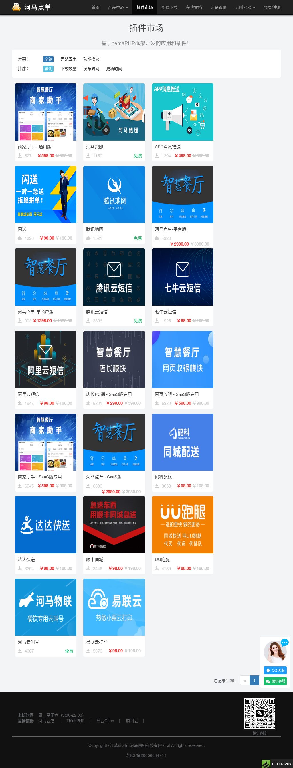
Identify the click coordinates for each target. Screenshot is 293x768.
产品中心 (116, 7)
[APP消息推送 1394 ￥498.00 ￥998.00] (182, 163)
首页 (96, 7)
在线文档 (194, 7)
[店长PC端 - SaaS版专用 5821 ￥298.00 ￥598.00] (114, 411)
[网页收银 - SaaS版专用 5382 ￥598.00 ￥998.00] (182, 411)
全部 (48, 59)
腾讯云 (132, 720)
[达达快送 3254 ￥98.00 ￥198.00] (46, 576)
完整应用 (68, 58)
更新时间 (114, 68)
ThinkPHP (75, 720)
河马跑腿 (219, 7)
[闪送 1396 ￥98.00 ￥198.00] (46, 245)
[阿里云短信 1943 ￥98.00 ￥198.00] (46, 411)
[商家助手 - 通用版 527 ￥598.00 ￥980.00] (46, 163)
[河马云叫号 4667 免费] (46, 658)
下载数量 (68, 68)
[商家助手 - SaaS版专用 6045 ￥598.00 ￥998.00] (46, 493)
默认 (48, 68)
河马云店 (46, 720)
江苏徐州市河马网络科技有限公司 (140, 745)
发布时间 (91, 68)
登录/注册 (272, 7)
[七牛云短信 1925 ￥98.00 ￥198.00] (182, 328)
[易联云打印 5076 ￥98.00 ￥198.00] (114, 658)
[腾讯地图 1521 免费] (114, 245)
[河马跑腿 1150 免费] (114, 163)
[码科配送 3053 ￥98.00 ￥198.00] (182, 493)
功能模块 (91, 58)
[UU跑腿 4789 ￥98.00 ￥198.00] (182, 576)
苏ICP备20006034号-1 (146, 755)
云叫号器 (243, 7)
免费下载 (169, 7)
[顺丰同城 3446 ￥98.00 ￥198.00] (114, 576)
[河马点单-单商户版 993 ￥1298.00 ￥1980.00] (46, 328)
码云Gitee (105, 720)
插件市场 (145, 7)
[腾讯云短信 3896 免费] (114, 328)
